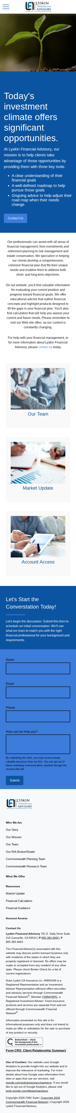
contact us (45, 347)
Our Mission (13, 837)
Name (10, 659)
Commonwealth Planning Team (25, 859)
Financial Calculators (19, 900)
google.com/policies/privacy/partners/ (29, 1082)
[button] (14, 822)
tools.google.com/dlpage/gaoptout (27, 1090)
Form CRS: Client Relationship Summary (36, 1050)
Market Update (38, 488)
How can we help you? (21, 731)
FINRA (46, 996)
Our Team (38, 414)
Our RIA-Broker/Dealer (20, 851)
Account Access (38, 561)
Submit (14, 780)
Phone (10, 707)
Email (10, 683)
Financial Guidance (18, 908)
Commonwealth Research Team (26, 866)
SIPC (54, 996)
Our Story (12, 829)
